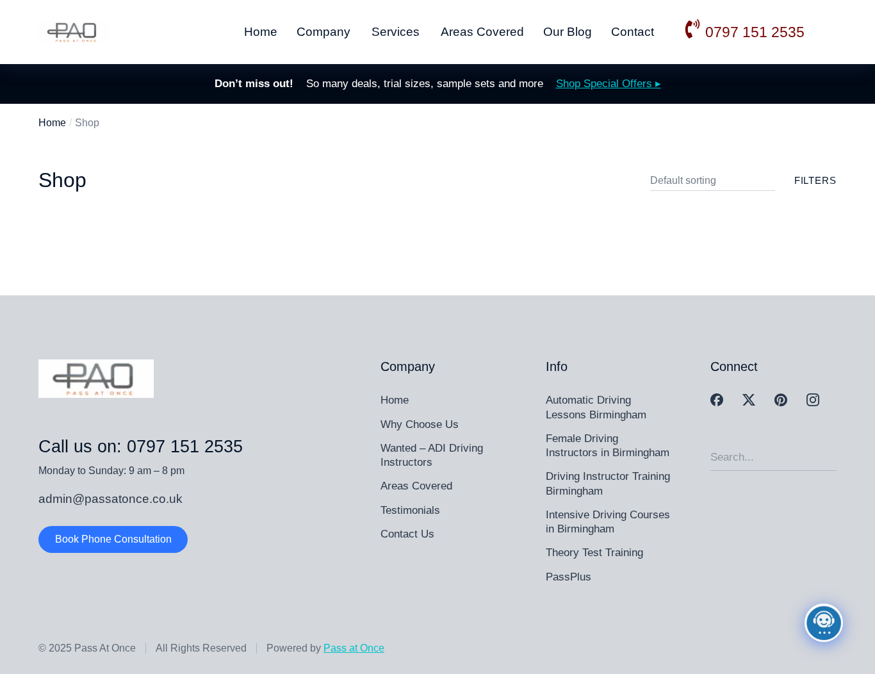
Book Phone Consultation (113, 539)
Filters (815, 180)
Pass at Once (353, 648)
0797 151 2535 (755, 32)
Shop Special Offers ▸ (608, 84)
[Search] (827, 457)
